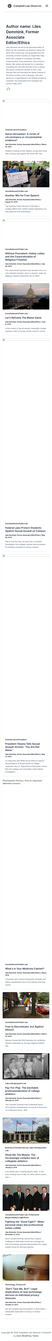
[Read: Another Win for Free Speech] (26, 174)
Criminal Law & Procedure (15, 130)
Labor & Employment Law (15, 1083)
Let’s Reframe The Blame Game (23, 317)
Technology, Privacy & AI (15, 1284)
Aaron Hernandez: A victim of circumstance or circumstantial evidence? (23, 137)
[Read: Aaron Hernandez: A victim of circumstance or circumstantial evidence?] (26, 112)
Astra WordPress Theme (27, 1336)
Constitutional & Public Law (16, 191)
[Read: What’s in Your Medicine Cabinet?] (26, 870)
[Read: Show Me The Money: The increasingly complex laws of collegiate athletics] (26, 1130)
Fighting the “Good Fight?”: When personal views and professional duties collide (24, 1224)
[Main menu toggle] (47, 6)
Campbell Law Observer (27, 5)
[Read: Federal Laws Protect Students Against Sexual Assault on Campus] (26, 429)
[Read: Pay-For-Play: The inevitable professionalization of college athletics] (26, 1066)
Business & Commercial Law (16, 1148)
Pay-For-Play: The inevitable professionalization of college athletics (22, 1091)
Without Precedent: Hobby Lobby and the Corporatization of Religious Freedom (25, 256)
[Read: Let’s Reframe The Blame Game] (26, 296)
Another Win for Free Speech (22, 195)
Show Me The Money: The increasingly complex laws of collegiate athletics (22, 1158)
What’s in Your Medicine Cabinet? (24, 968)
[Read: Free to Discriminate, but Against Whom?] (26, 1005)
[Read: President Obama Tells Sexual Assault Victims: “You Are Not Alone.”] (26, 645)
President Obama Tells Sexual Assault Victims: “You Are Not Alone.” (22, 747)
